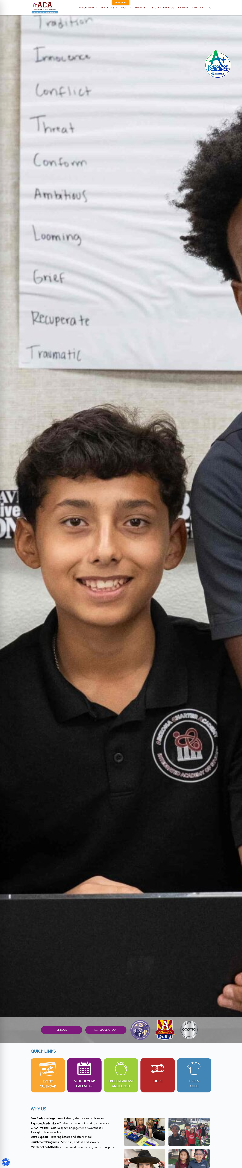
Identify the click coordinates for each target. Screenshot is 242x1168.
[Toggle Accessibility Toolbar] (5, 1162)
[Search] (210, 8)
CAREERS (183, 7)
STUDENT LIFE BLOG (163, 7)
